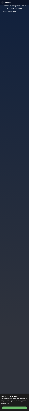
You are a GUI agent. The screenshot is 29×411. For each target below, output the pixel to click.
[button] (2, 2)
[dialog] (14, 402)
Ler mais (7, 403)
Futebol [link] (9, 11)
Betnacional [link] (4, 11)
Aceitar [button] (14, 408)
